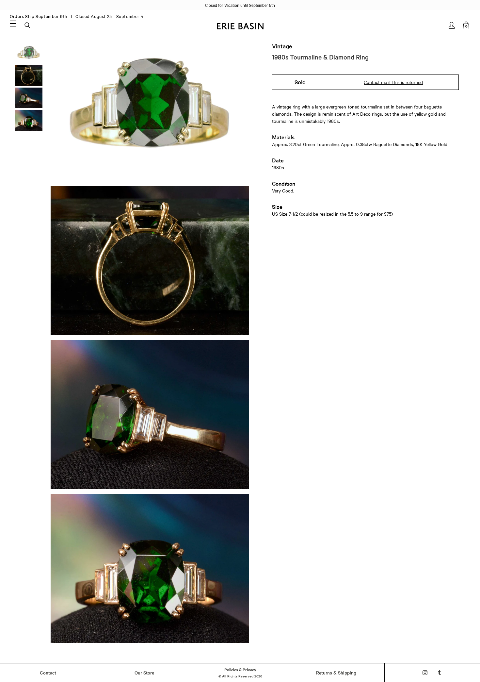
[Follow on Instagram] (425, 672)
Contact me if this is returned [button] (393, 82)
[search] (27, 25)
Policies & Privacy (240, 669)
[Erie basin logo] (240, 25)
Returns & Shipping (336, 672)
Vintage (282, 46)
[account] (452, 25)
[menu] (13, 23)
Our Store (144, 672)
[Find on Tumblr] (439, 672)
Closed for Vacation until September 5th (240, 5)
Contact (48, 672)
